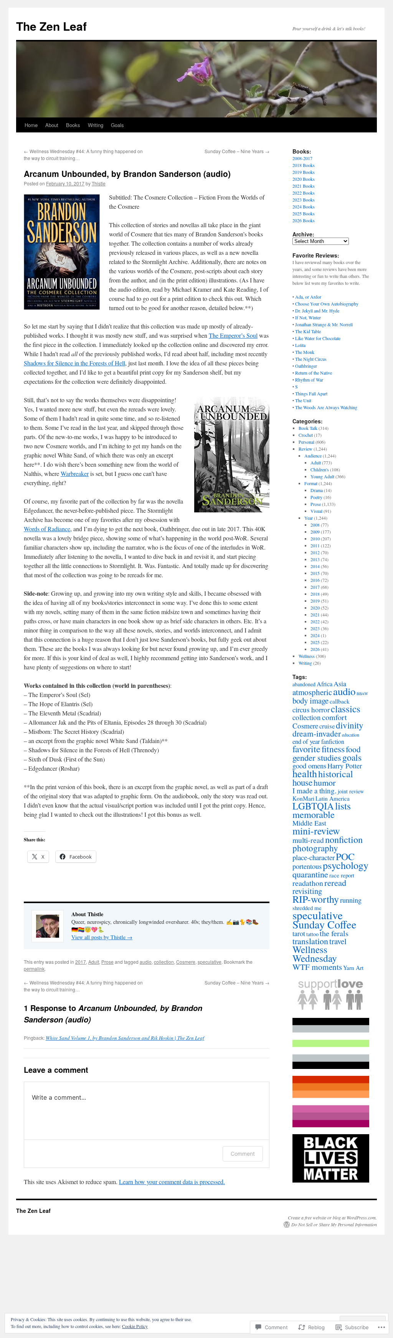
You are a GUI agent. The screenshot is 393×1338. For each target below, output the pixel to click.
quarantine (310, 874)
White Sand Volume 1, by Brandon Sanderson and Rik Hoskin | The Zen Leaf (125, 1037)
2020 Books (303, 179)
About (51, 125)
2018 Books (303, 165)
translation (310, 941)
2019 (315, 601)
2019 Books (303, 172)
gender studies (316, 757)
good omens (309, 765)
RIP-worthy (315, 898)
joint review (351, 791)
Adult (93, 961)
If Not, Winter (308, 317)
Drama (316, 490)
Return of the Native (313, 373)
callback (340, 701)
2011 (315, 545)
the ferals (334, 933)
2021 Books (303, 186)
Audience (313, 456)
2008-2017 (302, 158)
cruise (327, 726)
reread (335, 882)
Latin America (332, 798)
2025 (315, 642)
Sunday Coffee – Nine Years (237, 151)
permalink (34, 968)
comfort (334, 717)
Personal (306, 442)
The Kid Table (308, 331)
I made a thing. (314, 790)
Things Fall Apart (311, 393)
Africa (324, 684)
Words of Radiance (47, 529)
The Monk (304, 352)
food (353, 749)
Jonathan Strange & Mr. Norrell (324, 324)
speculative (209, 961)
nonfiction (344, 839)
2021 (315, 614)
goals (352, 757)
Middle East (309, 823)
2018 (315, 594)
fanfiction (332, 741)
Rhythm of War (309, 380)
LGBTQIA (313, 805)
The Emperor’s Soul (233, 335)
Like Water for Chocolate (317, 338)
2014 (315, 566)
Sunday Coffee (324, 924)
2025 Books (303, 213)
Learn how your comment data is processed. (172, 1182)
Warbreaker (75, 473)
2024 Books (303, 206)
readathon (307, 883)
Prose (107, 961)
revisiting (307, 890)
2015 (315, 573)
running (351, 900)
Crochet (306, 435)
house (302, 782)
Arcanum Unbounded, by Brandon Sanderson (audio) (127, 173)
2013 (315, 559)
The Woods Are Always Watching (326, 407)
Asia (340, 683)
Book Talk (308, 428)
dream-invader (316, 733)
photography (315, 848)
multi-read (308, 840)
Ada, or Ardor (308, 297)
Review (305, 449)
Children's (319, 469)
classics (345, 708)
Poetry (316, 497)
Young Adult (322, 476)
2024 (315, 635)
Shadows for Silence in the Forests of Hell (74, 363)
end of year (306, 741)
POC (345, 856)
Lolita (300, 345)
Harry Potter (344, 765)
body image (310, 700)
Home (31, 125)
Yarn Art (353, 967)
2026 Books (303, 220)
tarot (298, 933)
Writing (95, 125)
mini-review (316, 830)
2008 (315, 525)
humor (324, 782)
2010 (315, 538)
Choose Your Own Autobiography (326, 304)
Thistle (99, 183)
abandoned (303, 684)
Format (310, 483)
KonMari (303, 798)
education (350, 735)
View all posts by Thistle (101, 937)
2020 (315, 608)
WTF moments (317, 966)
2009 (315, 532)
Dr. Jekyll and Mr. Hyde (317, 310)
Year (308, 518)
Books (73, 125)
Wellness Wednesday (314, 954)
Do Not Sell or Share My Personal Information (334, 1224)
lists (343, 805)
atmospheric (312, 692)
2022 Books (303, 193)
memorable (313, 814)
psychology (345, 865)
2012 (315, 552)
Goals (117, 125)
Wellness (307, 656)
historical (335, 773)
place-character (313, 857)
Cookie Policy (135, 1326)
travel (338, 941)
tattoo (312, 934)
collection (164, 961)
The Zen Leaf (51, 26)
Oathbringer (306, 366)
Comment (243, 1153)
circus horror (311, 709)
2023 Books (303, 200)
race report (341, 875)
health (304, 773)
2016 (315, 580)
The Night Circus (311, 359)
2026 (315, 649)
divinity (349, 725)
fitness (333, 749)
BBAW (362, 693)
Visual (316, 511)
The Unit (303, 400)
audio (146, 961)
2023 (315, 628)
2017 (80, 961)
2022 (315, 621)
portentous (307, 866)
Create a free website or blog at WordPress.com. (332, 1217)
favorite (306, 749)
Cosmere (185, 961)
